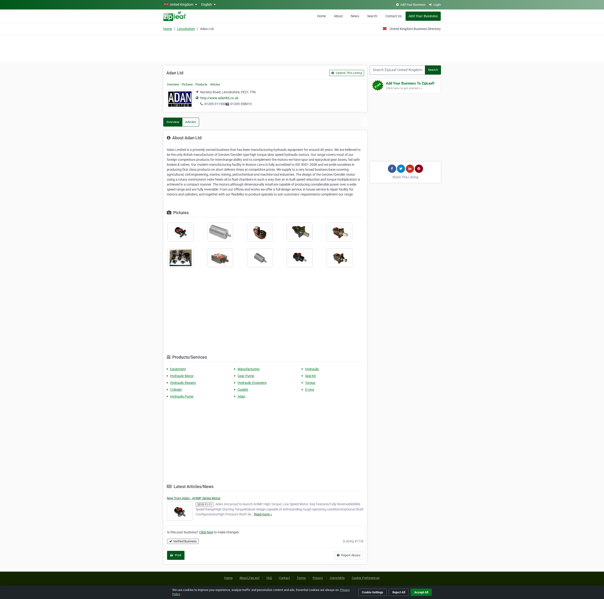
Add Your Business (423, 16)
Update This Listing (348, 73)
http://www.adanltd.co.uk (219, 98)
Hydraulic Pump (181, 396)
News (355, 16)
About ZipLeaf (249, 578)
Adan (241, 396)
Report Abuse (350, 555)
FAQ (269, 578)
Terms (301, 578)
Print (177, 555)
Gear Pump (246, 376)
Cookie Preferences (366, 578)
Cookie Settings (372, 592)
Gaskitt (243, 389)
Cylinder (176, 389)
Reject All (398, 592)
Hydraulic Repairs (183, 383)
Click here (206, 532)
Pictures (187, 84)
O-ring (309, 389)
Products (201, 84)
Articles (215, 84)
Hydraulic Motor (182, 376)
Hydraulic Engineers (252, 383)
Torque (310, 383)
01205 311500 (215, 104)
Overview (173, 84)
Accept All (421, 592)
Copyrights (337, 578)
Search (372, 16)
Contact (284, 578)
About (338, 16)
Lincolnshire (186, 29)
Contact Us (393, 16)
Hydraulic (312, 369)
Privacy (318, 578)
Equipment (178, 369)
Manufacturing (249, 369)
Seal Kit (310, 376)
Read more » (263, 514)
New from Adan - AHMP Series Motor (194, 498)
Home (321, 16)
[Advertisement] (302, 47)
